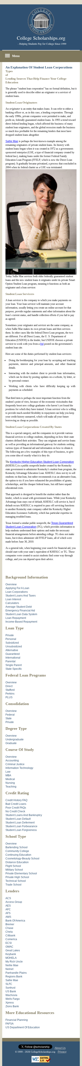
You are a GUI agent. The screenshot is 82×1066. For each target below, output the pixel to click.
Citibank (10, 935)
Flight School (13, 866)
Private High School (17, 877)
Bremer (9, 924)
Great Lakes (12, 950)
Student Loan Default (18, 818)
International (12, 657)
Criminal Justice (14, 764)
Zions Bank (12, 1006)
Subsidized (12, 642)
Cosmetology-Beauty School (22, 858)
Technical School (15, 880)
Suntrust (10, 987)
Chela (9, 931)
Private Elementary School (21, 873)
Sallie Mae (11, 141)
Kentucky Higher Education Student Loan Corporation (42, 461)
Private (9, 635)
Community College (17, 851)
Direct (8, 686)
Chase (9, 928)
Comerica (11, 939)
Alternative (11, 650)
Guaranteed (12, 653)
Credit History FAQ (16, 800)
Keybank (10, 954)
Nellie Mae (11, 965)
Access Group (13, 902)
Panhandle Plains (16, 972)
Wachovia (11, 995)
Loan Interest (13, 599)
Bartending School (16, 847)
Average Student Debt (18, 606)
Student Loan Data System (21, 614)
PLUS (8, 697)
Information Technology (19, 768)
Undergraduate (14, 739)
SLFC (8, 984)
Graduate (11, 743)
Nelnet (9, 969)
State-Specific (13, 668)
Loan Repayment (15, 618)
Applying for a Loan (17, 588)
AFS (7, 913)
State (8, 718)
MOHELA (11, 957)
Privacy (62, 1051)
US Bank (10, 991)
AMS (8, 916)
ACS (8, 898)
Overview (11, 584)
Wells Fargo (12, 998)
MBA (8, 775)
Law (7, 771)
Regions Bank (13, 976)
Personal (10, 639)
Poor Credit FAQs (15, 807)
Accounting (12, 760)
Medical (10, 779)
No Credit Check (15, 811)
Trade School (13, 884)
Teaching (10, 786)
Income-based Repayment (21, 621)
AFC (8, 909)
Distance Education (17, 862)
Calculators (12, 603)
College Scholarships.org (41, 38)
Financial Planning (16, 1019)
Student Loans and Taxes (20, 595)
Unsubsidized (13, 646)
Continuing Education (18, 854)
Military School (14, 869)
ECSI (8, 943)
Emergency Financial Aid (20, 610)
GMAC (9, 946)
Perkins (9, 693)
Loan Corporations (16, 591)
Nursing (10, 782)
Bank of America (15, 920)
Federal (10, 714)
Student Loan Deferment (20, 822)
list (42, 343)
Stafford (10, 689)
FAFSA (9, 1023)
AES (8, 905)
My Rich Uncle (14, 961)
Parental (10, 661)
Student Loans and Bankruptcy (23, 815)
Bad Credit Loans (15, 803)
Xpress (9, 1002)
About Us (60, 1048)
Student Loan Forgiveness (21, 830)
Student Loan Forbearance (21, 826)
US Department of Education (22, 1027)
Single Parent (13, 665)
